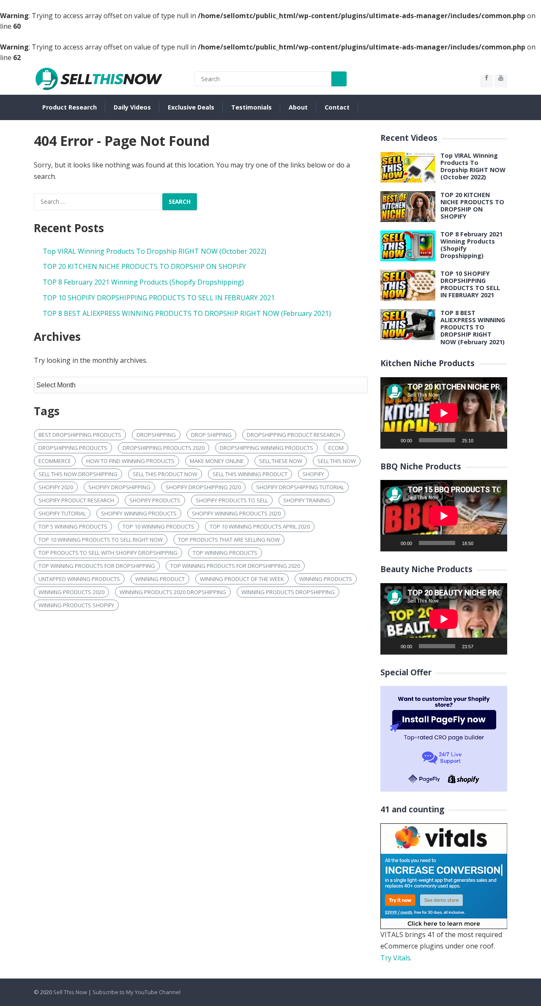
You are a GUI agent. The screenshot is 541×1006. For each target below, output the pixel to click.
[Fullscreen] (496, 440)
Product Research (69, 107)
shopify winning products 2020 (236, 513)
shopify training (306, 500)
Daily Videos (132, 107)
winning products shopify (76, 605)
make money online (217, 461)
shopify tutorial (62, 513)
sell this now (336, 461)
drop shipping (211, 435)
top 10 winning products (158, 526)
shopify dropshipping (119, 487)
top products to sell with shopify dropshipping (108, 552)
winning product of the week (242, 579)
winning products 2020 (71, 592)
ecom (336, 448)
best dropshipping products (79, 435)
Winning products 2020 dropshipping (173, 592)
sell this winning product (250, 474)
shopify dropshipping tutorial (300, 487)
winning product (160, 579)
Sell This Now (70, 992)
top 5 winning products (72, 526)
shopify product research (76, 500)
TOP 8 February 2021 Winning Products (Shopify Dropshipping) (143, 282)
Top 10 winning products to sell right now (100, 539)
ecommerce (54, 461)
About (298, 107)
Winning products (325, 579)
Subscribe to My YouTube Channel (136, 992)
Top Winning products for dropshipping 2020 (235, 566)
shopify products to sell (232, 500)
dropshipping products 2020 (164, 448)
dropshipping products (72, 448)
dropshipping (156, 435)
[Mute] (482, 440)
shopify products (154, 500)
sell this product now (165, 474)
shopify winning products (139, 513)
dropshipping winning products (266, 448)
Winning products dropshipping (288, 592)
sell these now (280, 461)
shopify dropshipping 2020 (203, 487)
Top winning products (225, 552)
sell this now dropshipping (77, 474)
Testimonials (251, 107)
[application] (443, 413)
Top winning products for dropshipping (96, 566)
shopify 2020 (55, 487)
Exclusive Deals (191, 107)
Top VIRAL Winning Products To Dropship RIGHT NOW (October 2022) (154, 251)
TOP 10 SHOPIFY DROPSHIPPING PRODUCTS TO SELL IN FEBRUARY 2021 (159, 297)
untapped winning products (79, 579)
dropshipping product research (293, 435)
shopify (313, 474)
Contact (337, 107)
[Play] (391, 440)
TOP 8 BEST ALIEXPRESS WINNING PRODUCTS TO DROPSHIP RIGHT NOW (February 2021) (187, 313)
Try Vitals (395, 957)
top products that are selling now (229, 539)
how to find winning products (130, 461)
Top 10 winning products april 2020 (260, 526)
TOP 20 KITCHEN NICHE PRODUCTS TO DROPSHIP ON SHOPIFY (144, 266)
